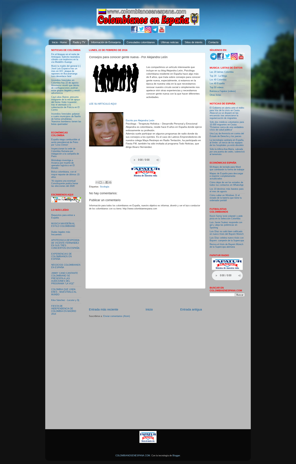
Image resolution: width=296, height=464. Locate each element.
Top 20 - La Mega (218, 76)
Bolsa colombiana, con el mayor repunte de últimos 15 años (65, 174)
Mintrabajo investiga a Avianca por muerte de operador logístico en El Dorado (63, 164)
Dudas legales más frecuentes (60, 233)
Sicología (104, 187)
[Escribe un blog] (100, 182)
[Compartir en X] (103, 182)
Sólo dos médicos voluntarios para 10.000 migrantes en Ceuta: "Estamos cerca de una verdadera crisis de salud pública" (227, 126)
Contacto (213, 42)
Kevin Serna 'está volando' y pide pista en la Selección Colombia (226, 217)
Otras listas (215, 95)
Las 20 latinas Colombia (221, 72)
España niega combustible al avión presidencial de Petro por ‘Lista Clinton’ (65, 142)
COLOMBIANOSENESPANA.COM (132, 455)
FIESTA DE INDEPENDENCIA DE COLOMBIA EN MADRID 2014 (63, 310)
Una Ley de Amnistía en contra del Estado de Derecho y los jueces (227, 134)
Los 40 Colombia (218, 80)
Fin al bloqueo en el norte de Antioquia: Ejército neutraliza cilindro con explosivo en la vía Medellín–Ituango (65, 58)
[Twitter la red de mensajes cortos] (141, 32)
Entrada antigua (191, 309)
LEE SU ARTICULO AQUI (102, 103)
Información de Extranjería (106, 42)
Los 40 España (217, 83)
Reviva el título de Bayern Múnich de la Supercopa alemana (226, 245)
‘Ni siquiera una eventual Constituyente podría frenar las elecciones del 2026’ (64, 183)
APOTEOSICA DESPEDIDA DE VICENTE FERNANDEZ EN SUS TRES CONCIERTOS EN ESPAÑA (65, 244)
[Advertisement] (145, 298)
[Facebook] (134, 32)
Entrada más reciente (103, 309)
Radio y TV (79, 42)
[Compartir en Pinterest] (110, 182)
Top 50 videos (217, 87)
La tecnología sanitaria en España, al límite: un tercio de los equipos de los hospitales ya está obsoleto (227, 142)
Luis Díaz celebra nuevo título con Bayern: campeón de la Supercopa (227, 239)
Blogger (176, 455)
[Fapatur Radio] (145, 176)
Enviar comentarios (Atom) (116, 316)
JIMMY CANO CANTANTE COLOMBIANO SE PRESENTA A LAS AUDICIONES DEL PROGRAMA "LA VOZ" (64, 278)
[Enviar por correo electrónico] (97, 182)
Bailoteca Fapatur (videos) (223, 91)
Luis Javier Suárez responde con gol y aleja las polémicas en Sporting (226, 225)
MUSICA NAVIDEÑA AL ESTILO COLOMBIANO (63, 224)
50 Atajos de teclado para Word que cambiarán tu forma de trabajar (227, 168)
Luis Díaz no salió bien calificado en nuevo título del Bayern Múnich (227, 232)
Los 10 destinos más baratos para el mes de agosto (226, 190)
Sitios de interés (193, 42)
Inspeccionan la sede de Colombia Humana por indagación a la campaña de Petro (65, 152)
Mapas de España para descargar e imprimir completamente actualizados (226, 176)
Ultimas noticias (170, 42)
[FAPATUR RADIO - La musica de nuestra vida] (148, 442)
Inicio (149, 309)
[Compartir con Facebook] (107, 182)
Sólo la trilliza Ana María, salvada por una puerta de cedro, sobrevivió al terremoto (227, 152)
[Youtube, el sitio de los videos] (161, 32)
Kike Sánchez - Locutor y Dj (65, 300)
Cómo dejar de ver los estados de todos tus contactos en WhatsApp (226, 183)
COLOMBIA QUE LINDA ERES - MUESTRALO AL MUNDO (64, 292)
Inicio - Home (59, 42)
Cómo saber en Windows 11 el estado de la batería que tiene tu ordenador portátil (226, 198)
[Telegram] (154, 32)
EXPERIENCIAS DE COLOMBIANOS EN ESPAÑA (61, 256)
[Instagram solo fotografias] (148, 32)
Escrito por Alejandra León (140, 120)
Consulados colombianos (141, 42)
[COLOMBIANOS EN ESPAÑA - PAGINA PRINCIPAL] (148, 16)
